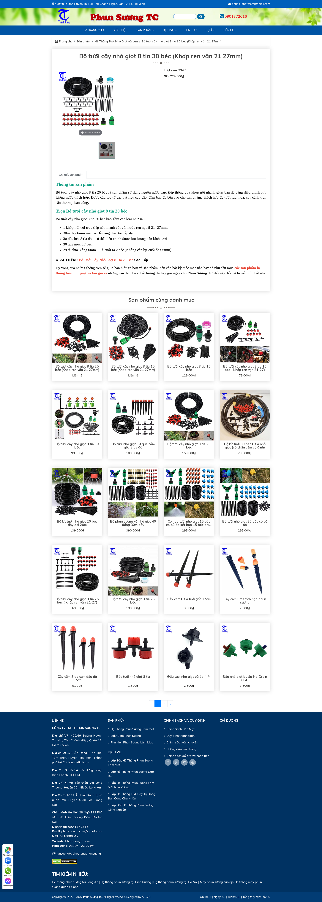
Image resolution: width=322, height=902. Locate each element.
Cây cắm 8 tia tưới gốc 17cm (189, 599)
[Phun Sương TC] (64, 16)
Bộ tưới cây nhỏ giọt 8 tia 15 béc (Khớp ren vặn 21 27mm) (133, 368)
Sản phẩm (83, 41)
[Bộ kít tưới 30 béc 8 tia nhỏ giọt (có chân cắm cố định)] (245, 415)
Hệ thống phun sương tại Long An (75, 882)
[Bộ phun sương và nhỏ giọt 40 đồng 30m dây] (133, 493)
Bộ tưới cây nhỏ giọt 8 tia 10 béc (77, 446)
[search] (201, 16)
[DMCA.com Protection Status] (64, 861)
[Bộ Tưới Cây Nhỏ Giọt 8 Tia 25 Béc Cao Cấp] (133, 570)
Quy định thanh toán (180, 735)
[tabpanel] (107, 150)
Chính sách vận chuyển (182, 742)
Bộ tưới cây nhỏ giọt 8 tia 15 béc (189, 368)
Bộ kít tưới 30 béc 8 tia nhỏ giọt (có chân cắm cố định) (245, 446)
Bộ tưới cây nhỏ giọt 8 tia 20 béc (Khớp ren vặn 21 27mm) (77, 368)
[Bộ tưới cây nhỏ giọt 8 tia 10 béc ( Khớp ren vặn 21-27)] (245, 338)
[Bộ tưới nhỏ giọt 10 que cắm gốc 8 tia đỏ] (133, 415)
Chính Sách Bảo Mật (180, 729)
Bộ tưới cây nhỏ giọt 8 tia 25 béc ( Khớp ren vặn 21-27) (77, 601)
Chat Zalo (8, 865)
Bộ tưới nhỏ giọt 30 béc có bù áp (245, 523)
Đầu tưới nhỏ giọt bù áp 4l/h (189, 676)
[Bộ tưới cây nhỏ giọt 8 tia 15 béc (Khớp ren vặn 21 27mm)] (133, 338)
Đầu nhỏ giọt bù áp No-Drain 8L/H (245, 678)
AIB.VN (146, 897)
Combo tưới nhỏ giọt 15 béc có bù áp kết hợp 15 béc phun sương (189, 524)
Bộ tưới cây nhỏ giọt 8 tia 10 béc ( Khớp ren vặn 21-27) (244, 368)
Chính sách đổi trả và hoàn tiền (187, 756)
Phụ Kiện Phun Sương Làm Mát (131, 742)
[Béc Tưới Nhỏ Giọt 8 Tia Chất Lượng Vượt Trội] (133, 648)
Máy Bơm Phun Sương (125, 735)
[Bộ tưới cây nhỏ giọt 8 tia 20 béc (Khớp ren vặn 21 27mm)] (77, 338)
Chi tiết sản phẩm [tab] (71, 174)
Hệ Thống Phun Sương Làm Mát (132, 729)
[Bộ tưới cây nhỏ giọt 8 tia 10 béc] (77, 415)
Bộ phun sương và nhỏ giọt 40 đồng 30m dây (133, 523)
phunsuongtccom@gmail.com (250, 4)
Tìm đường (8, 855)
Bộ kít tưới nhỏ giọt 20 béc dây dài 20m (77, 523)
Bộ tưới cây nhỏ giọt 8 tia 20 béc (189, 446)
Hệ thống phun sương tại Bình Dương (125, 882)
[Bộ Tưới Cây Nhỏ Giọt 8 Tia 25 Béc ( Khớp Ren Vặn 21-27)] (77, 570)
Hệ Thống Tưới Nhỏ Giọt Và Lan (116, 41)
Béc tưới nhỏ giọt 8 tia (133, 676)
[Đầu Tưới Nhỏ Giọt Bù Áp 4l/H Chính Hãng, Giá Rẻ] (189, 648)
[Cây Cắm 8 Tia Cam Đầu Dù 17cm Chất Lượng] (77, 648)
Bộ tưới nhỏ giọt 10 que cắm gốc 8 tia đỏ (133, 446)
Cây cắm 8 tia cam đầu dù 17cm (77, 678)
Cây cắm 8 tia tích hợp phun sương (245, 601)
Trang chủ (65, 41)
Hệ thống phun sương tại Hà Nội (175, 882)
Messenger (8, 886)
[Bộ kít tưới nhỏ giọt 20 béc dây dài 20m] (77, 493)
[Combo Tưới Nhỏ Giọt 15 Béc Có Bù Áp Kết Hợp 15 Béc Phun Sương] (189, 493)
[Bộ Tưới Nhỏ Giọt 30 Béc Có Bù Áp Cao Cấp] (245, 493)
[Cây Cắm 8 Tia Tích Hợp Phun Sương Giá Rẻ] (245, 570)
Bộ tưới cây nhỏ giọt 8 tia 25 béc (133, 601)
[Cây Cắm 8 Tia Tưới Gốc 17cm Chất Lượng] (189, 570)
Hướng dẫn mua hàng (181, 749)
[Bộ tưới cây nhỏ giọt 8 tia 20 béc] (189, 415)
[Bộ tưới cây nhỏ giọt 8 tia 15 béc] (189, 338)
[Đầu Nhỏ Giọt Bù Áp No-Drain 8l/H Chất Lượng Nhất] (245, 648)
